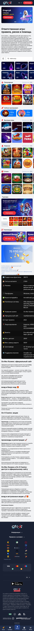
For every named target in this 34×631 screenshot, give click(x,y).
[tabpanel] (17, 15)
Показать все (7, 559)
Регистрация (28, 2)
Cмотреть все (27, 120)
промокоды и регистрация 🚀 (9, 270)
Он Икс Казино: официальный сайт (11, 266)
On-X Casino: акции (6, 269)
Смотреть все (27, 82)
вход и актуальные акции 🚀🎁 (10, 274)
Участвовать (9, 213)
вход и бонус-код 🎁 (7, 267)
